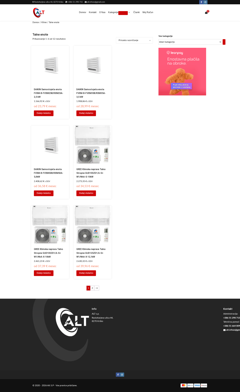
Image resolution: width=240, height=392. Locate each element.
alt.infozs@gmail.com (96, 2)
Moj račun (147, 12)
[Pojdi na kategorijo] (224, 42)
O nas (102, 12)
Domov (82, 12)
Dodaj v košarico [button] (44, 113)
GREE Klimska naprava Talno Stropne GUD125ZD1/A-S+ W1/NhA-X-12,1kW (91, 253)
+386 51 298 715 (75, 2)
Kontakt (92, 12)
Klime (44, 22)
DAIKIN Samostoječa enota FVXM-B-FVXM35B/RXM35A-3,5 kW (91, 93)
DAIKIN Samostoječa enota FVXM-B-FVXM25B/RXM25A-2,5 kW (48, 93)
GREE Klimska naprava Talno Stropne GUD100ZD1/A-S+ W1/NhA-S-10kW (91, 173)
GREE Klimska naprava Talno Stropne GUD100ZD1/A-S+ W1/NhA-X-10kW (48, 253)
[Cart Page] (206, 12)
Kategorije (113, 12)
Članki (136, 12)
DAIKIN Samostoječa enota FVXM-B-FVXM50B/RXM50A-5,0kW (48, 173)
